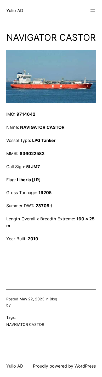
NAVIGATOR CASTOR (25, 324)
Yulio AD (14, 10)
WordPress (85, 366)
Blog (53, 299)
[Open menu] (92, 11)
